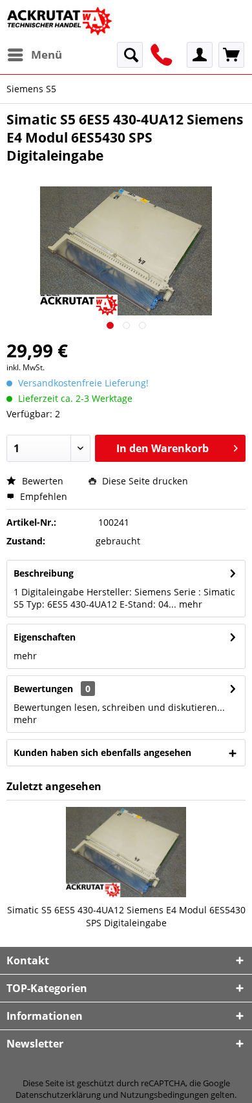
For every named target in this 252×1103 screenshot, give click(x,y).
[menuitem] (34, 55)
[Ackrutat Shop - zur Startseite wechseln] (60, 20)
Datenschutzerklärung (58, 1094)
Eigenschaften (45, 637)
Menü (46, 54)
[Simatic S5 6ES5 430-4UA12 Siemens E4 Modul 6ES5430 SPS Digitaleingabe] (126, 852)
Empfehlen (42, 496)
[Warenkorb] (231, 55)
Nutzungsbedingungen (164, 1094)
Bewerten (41, 481)
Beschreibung (44, 573)
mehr (189, 604)
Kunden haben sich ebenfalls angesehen (102, 752)
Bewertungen (43, 688)
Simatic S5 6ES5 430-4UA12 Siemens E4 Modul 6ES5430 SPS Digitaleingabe (126, 916)
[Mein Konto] (200, 55)
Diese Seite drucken (144, 481)
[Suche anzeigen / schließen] (130, 55)
